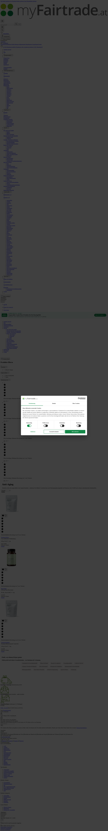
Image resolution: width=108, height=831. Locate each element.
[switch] (46, 426)
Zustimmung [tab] (32, 403)
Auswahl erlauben (54, 431)
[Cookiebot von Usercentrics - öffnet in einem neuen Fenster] (79, 398)
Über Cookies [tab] (76, 403)
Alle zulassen (75, 431)
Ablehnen (32, 431)
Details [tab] (54, 403)
